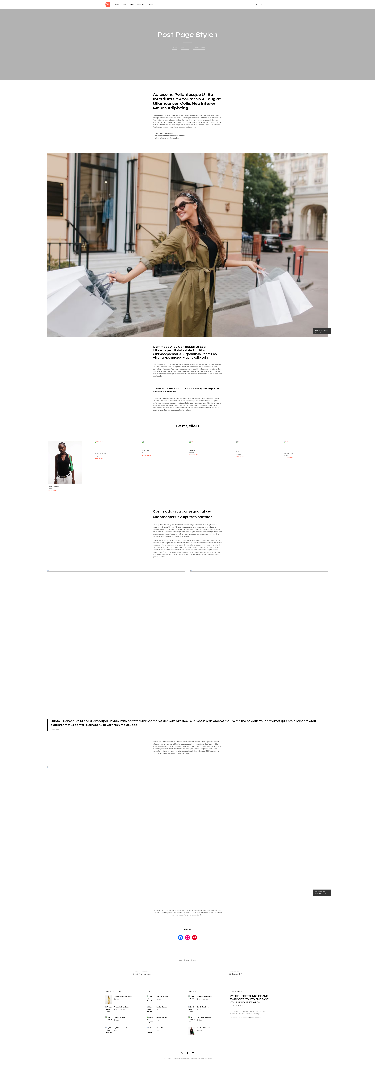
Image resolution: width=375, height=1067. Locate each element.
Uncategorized (199, 48)
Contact (150, 4)
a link (319, 332)
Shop (124, 4)
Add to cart (52, 491)
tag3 (194, 960)
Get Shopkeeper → (254, 1018)
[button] (255, 4)
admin (174, 48)
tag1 (180, 960)
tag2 (187, 960)
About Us (140, 4)
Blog (131, 4)
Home (117, 4)
